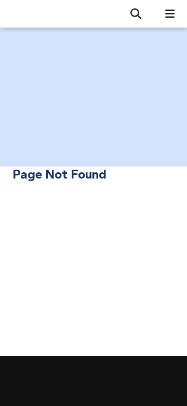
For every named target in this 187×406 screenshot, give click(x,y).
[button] (131, 14)
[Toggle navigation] (166, 14)
